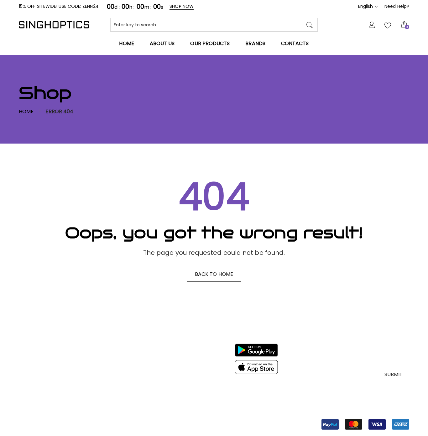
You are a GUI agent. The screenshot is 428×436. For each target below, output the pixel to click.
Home (26, 111)
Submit (393, 374)
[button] (365, 424)
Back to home (214, 274)
